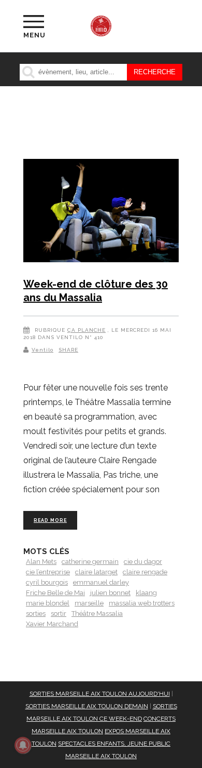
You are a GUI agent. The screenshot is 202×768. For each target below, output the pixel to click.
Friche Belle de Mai (55, 593)
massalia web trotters (142, 603)
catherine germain (90, 561)
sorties (36, 613)
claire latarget (96, 572)
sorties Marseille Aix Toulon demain (86, 706)
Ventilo (42, 350)
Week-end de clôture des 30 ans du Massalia (95, 291)
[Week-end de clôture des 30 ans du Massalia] (101, 212)
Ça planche (86, 330)
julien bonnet (110, 593)
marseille (89, 603)
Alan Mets (41, 561)
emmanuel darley (101, 582)
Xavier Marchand (52, 624)
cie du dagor (143, 561)
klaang (146, 593)
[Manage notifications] (23, 745)
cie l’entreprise (48, 572)
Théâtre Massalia (97, 613)
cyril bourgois (47, 582)
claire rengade (145, 572)
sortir (58, 613)
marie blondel (47, 603)
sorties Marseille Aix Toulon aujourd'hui (100, 693)
